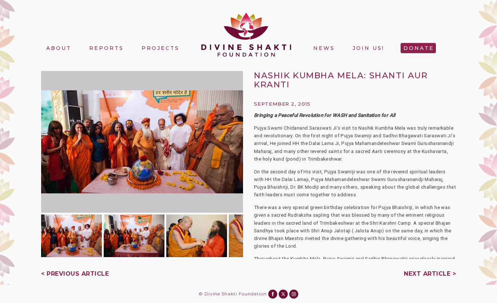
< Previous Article (75, 273)
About (58, 48)
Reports (106, 48)
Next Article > (430, 273)
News (324, 48)
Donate (418, 48)
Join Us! (368, 48)
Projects (160, 48)
